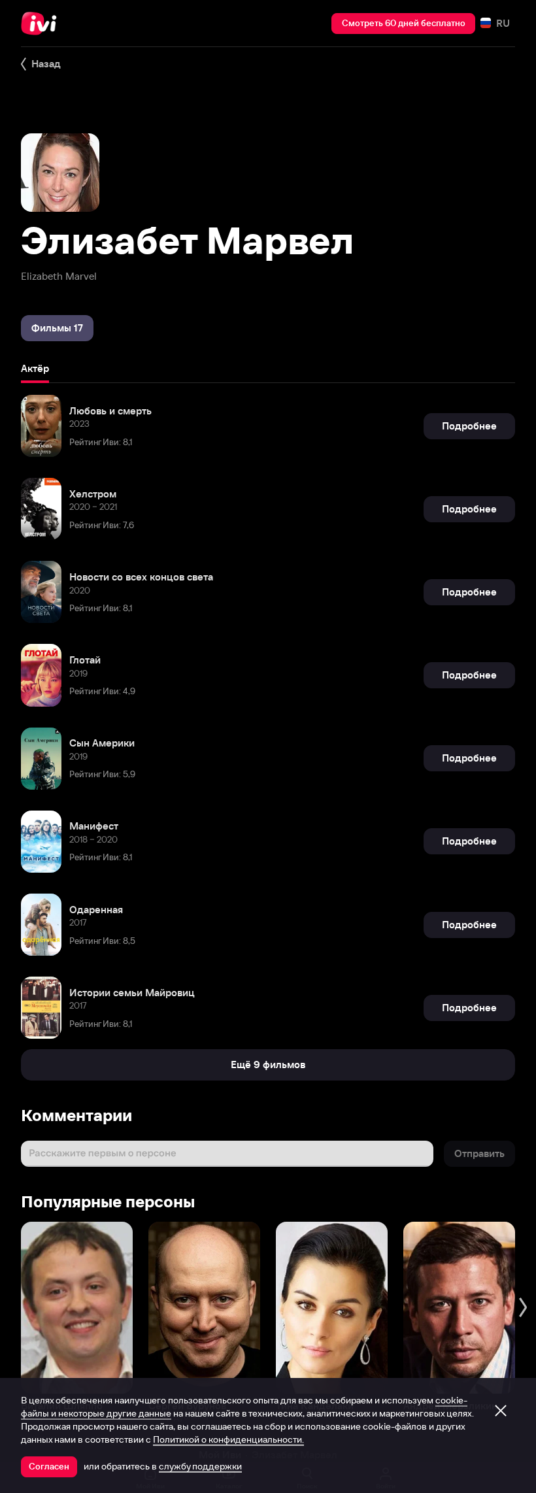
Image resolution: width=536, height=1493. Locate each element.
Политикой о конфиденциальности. (228, 1439)
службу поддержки (200, 1466)
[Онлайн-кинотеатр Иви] (42, 23)
